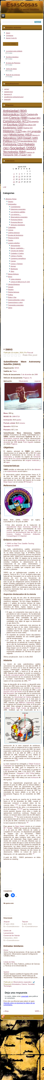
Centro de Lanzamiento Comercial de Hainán (12, 933)
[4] (4, 775)
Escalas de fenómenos (15, 235)
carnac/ (6, 89)
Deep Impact (8, 482)
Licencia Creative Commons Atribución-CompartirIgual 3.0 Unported (24, 535)
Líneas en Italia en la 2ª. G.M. (20, 282)
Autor (20, 1016)
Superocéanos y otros (15, 302)
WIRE (37, 1011)
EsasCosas (22, 4)
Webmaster (26, 1016)
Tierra (14, 371)
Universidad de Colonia (22, 697)
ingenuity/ (7, 99)
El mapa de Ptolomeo (13, 63)
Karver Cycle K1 (11, 38)
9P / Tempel (8, 828)
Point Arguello (28, 442)
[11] (7, 775)
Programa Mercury (17, 222)
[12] (5, 795)
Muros (10, 277)
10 (14, 176)
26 (19, 182)
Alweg (8, 33)
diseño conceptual (12, 675)
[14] (21, 809)
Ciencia (18, 117)
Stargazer (20, 773)
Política (11, 141)
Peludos (11, 289)
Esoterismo (13, 127)
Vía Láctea (16, 458)
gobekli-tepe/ (8, 92)
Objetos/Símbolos (14, 284)
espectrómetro (12, 471)
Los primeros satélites (18, 212)
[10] (29, 680)
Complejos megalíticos (18, 258)
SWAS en (20, 543)
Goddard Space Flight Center (15, 708)
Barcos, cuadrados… (18, 248)
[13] (17, 804)
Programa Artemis (16, 220)
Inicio (15, 1016)
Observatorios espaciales (19, 217)
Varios (10, 308)
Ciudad (34, 118)
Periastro (7, 430)
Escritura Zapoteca (12, 57)
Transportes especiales (16, 305)
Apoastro (7, 426)
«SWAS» (26, 520)
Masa (5, 413)
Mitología (36, 135)
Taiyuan (25, 922)
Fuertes (10, 240)
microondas (21, 440)
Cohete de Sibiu (9, 962)
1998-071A (16, 416)
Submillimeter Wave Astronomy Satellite (22, 527)
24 (14, 182)
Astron (6, 950)
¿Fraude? (24, 155)
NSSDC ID (7, 416)
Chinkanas (9, 35)
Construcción (16, 121)
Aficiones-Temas (11, 199)
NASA (17, 368)
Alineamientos (15, 245)
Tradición (30, 152)
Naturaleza (13, 137)
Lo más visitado (10, 44)
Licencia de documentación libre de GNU (22, 532)
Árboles (10, 202)
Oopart (30, 137)
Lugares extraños (14, 243)
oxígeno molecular (32, 460)
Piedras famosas (13, 292)
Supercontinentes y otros (16, 300)
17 (14, 179)
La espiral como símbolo (14, 51)
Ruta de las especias (13, 75)
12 (19, 176)
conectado (24, 996)
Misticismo (20, 134)
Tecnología (14, 152)
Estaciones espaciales (18, 209)
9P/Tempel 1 (28, 482)
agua (8, 462)
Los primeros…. (16, 214)
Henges (13, 266)
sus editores (29, 530)
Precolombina (28, 141)
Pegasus (14, 444)
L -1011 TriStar (29, 773)
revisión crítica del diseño (13, 692)
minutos (22, 423)
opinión (21, 675)
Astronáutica (14, 114)
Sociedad (23, 148)
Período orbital (9, 423)
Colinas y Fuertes (16, 256)
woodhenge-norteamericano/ (13, 97)
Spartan (6, 972)
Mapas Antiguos (13, 274)
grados (18, 420)
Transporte (10, 155)
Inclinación (8, 420)
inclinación (34, 777)
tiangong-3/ (8, 94)
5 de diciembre (26, 374)
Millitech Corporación (26, 702)
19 (19, 179)
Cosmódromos (15, 207)
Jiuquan (7, 922)
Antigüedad (15, 111)
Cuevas (13, 261)
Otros (12, 271)
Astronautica (12, 204)
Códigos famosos (14, 233)
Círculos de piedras (17, 251)
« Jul (4, 187)
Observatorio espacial (29, 381)
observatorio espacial (11, 438)
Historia (12, 131)
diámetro (37, 469)
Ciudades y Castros (17, 253)
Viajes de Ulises (11, 69)
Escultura (30, 125)
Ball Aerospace (9, 693)
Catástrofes (12, 227)
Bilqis (7, 1011)
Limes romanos (16, 279)
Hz (36, 453)
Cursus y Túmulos (17, 264)
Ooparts (10, 287)
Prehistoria (13, 144)
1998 (36, 374)
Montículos (14, 269)
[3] (27, 822)
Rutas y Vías (12, 297)
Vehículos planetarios (18, 225)
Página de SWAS (13, 546)
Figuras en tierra (13, 238)
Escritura (15, 124)
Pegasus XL (27, 378)
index (26, 131)
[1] (33, 853)
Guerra (28, 128)
